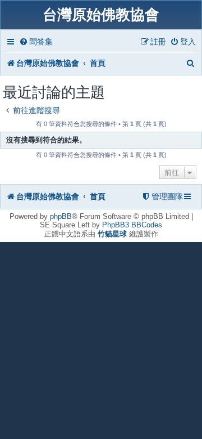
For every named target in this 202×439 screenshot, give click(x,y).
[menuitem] (36, 42)
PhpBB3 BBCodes (132, 225)
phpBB (61, 216)
